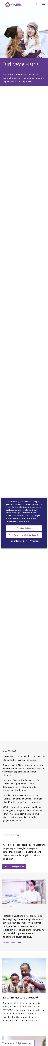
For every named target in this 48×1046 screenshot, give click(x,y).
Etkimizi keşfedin (9, 943)
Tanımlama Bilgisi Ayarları (17, 1043)
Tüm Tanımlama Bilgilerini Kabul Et (24, 535)
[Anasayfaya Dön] (13, 4)
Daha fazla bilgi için (13, 866)
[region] (24, 523)
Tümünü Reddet (24, 528)
